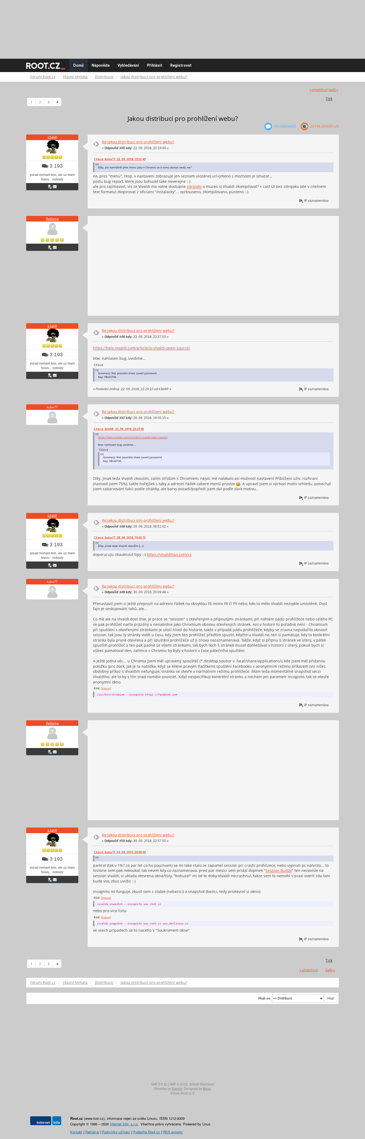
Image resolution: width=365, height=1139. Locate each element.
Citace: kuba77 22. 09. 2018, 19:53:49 (120, 159)
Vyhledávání (128, 65)
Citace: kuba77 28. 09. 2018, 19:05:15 (120, 537)
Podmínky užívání (116, 1131)
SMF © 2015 (178, 1084)
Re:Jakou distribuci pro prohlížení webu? (138, 141)
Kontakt (76, 1131)
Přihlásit (154, 65)
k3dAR (52, 137)
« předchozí (318, 90)
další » (333, 90)
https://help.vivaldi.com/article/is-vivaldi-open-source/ (141, 347)
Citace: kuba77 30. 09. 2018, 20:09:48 (120, 852)
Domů (78, 65)
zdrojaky (194, 186)
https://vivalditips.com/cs (169, 554)
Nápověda (101, 65)
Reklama (52, 218)
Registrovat (181, 65)
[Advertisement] (182, 26)
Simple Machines (201, 1084)
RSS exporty (173, 1131)
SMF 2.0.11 (159, 1084)
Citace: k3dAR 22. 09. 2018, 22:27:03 (119, 429)
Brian (207, 1089)
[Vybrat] (106, 688)
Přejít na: (264, 998)
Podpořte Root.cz (146, 1131)
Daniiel (177, 1089)
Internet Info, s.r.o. (124, 1123)
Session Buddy (279, 870)
